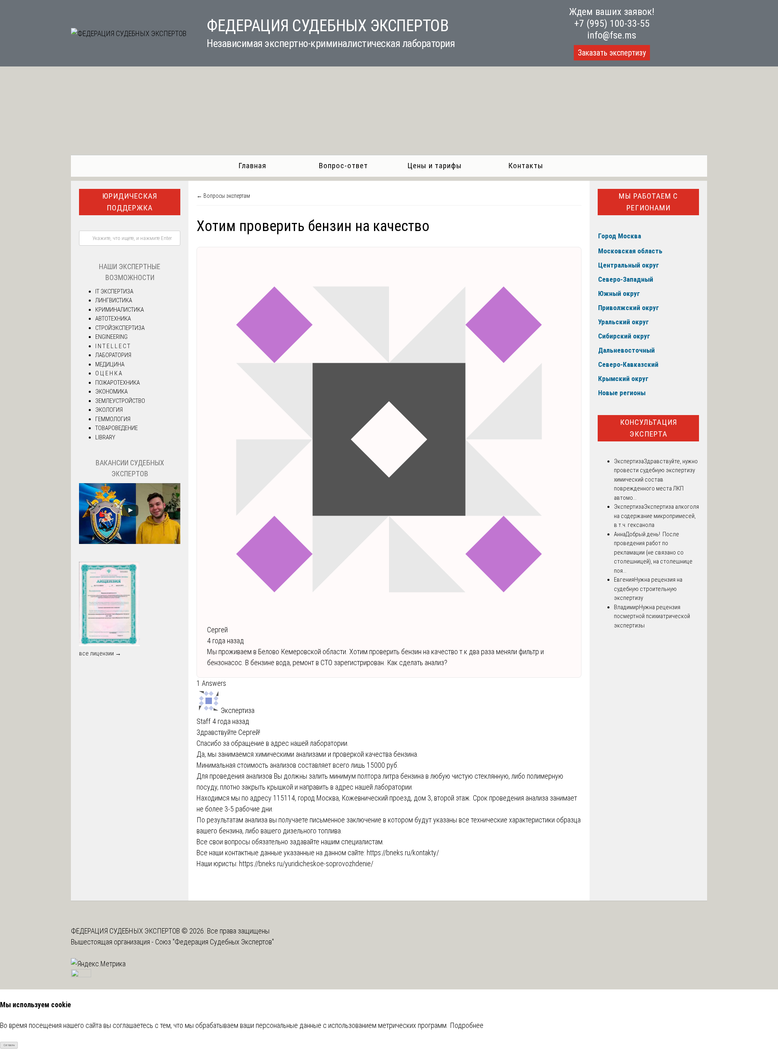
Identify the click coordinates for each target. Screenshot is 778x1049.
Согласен (9, 1045)
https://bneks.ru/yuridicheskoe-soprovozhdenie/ (306, 863)
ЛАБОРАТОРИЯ (113, 355)
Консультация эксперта (648, 428)
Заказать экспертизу (612, 53)
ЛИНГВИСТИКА (113, 300)
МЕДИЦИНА (109, 364)
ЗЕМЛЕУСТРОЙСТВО (120, 401)
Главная (252, 165)
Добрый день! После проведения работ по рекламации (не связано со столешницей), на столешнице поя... (653, 552)
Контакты (525, 165)
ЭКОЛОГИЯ (109, 409)
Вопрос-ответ (343, 165)
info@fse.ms (611, 35)
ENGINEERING (111, 336)
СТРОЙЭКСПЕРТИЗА (120, 328)
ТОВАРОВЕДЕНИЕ (116, 428)
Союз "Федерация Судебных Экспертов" (214, 942)
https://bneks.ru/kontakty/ (403, 852)
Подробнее (466, 1025)
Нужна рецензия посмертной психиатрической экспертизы (652, 616)
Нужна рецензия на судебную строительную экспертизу (648, 589)
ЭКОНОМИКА (111, 391)
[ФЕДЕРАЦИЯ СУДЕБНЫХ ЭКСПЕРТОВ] (128, 33)
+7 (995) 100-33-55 (612, 23)
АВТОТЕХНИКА (113, 318)
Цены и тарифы (434, 165)
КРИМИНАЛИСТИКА (119, 309)
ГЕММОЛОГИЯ (112, 419)
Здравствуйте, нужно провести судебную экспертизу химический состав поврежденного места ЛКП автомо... (656, 479)
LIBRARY (105, 437)
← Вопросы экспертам (223, 196)
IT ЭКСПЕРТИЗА (114, 291)
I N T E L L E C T (112, 346)
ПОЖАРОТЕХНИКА (117, 382)
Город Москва (619, 236)
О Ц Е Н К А (108, 373)
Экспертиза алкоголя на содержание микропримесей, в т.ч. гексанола (656, 516)
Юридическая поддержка (129, 201)
